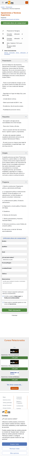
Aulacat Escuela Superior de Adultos (10, 19)
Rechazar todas (14, 449)
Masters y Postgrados (19, 402)
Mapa (4, 397)
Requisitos (6, 117)
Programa (5, 182)
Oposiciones (14, 388)
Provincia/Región (6, 263)
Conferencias (19, 406)
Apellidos (4, 246)
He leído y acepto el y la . (13, 297)
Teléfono (4, 273)
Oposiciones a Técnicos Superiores (10, 355)
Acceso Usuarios (7, 405)
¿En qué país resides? (8, 257)
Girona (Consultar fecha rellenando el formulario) (16, 53)
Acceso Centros (7, 408)
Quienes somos (7, 400)
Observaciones (6, 279)
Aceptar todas (14, 444)
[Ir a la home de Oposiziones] (9, 3)
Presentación (6, 60)
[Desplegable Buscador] (26, 2)
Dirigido (5, 153)
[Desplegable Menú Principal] (3, 3)
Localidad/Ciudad (6, 268)
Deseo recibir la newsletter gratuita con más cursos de (15, 303)
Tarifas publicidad (7, 402)
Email (3, 252)
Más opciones (14, 453)
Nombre (4, 241)
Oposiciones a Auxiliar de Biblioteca (10, 377)
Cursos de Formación (19, 398)
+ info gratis (14, 358)
